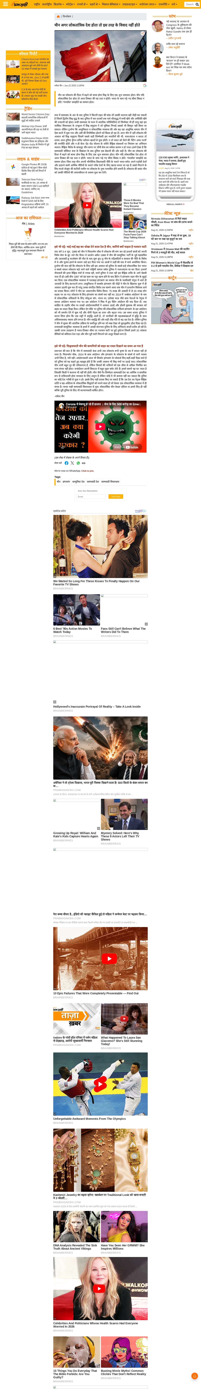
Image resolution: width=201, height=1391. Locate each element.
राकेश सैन (58, 85)
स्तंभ (172, 16)
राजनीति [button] (163, 4)
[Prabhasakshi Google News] (145, 85)
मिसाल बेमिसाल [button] (110, 4)
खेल (191, 270)
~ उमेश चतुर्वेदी (173, 47)
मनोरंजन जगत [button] (146, 4)
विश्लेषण (67, 16)
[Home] (58, 16)
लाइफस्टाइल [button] (128, 4)
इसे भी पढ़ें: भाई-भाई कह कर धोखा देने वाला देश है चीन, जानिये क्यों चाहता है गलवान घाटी (100, 246)
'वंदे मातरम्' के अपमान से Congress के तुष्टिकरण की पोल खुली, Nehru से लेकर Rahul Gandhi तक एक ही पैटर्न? (179, 28)
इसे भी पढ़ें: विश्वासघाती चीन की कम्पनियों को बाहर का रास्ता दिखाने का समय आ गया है (98, 346)
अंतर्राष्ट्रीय (47, 4)
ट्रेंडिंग (28, 109)
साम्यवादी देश (93, 481)
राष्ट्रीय (37, 4)
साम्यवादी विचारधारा (110, 481)
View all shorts (174, 204)
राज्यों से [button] (81, 4)
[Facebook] (142, 42)
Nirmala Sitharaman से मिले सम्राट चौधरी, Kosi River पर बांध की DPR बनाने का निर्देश (171, 222)
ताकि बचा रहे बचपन (175, 44)
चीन (58, 481)
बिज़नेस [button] (58, 4)
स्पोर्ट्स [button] (69, 4)
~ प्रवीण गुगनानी (173, 38)
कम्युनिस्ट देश (78, 481)
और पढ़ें (44, 257)
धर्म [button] (173, 4)
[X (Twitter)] (142, 49)
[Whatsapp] (78, 464)
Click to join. (87, 471)
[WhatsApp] (142, 55)
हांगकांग (66, 481)
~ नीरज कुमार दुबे (174, 74)
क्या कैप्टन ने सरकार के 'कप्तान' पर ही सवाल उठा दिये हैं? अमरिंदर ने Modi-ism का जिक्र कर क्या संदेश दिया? (179, 64)
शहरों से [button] (94, 4)
